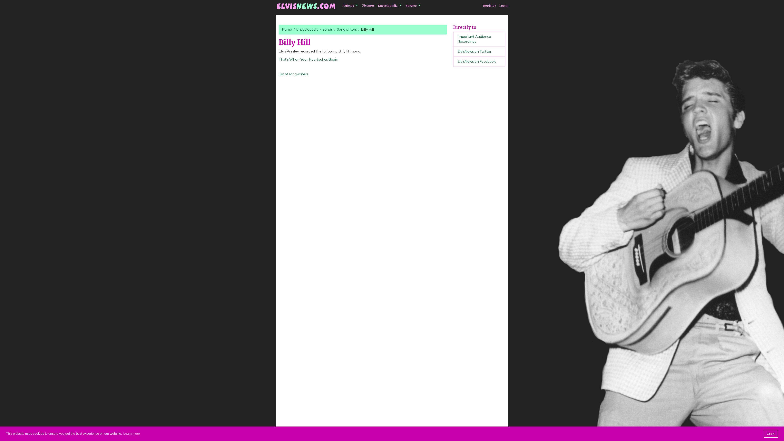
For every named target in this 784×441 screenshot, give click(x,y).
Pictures (368, 5)
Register (489, 6)
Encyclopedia (388, 6)
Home (287, 29)
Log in (503, 6)
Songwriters (347, 29)
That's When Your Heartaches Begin (308, 59)
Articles (348, 6)
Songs (328, 29)
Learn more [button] (131, 433)
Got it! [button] (771, 433)
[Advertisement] (479, 138)
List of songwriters (293, 74)
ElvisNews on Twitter (474, 51)
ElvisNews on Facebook (477, 61)
